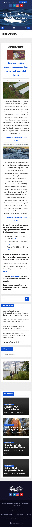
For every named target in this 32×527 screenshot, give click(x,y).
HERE (5, 271)
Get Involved (24, 518)
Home (3, 510)
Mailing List (15, 276)
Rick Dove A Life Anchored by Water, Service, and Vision (14, 447)
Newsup (27, 503)
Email (14, 239)
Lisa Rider (20, 412)
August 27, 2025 (12, 450)
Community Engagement (23, 510)
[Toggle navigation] (14, 28)
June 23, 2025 (11, 473)
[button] (25, 28)
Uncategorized (9, 404)
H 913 (17, 114)
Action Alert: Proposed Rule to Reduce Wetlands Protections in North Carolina (14, 335)
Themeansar (16, 505)
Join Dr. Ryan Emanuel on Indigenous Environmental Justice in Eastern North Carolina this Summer (15, 313)
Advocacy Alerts (9, 518)
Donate (17, 518)
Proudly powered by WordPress (11, 503)
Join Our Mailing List (16, 523)
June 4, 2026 (10, 412)
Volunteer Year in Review (12, 342)
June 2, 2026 (10, 432)
